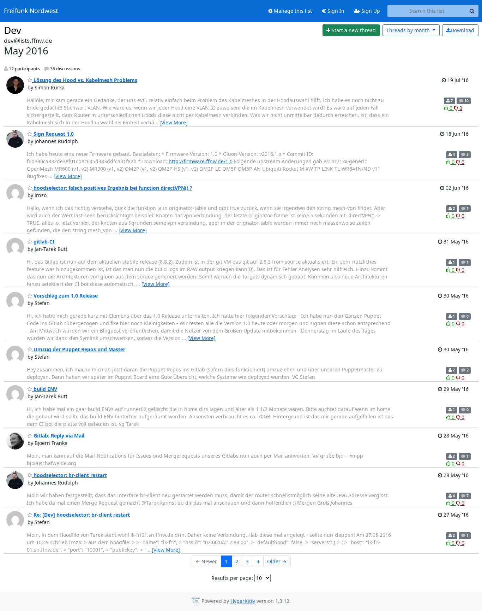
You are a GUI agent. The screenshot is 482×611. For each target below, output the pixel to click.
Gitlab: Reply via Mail (58, 435)
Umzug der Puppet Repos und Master (78, 349)
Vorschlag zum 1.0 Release (65, 295)
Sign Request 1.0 (53, 133)
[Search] (472, 11)
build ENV (44, 389)
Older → (277, 561)
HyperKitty (242, 601)
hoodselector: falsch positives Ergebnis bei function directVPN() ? (112, 187)
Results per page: (232, 578)
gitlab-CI (43, 241)
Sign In (335, 10)
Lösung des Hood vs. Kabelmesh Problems (84, 80)
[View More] (173, 122)
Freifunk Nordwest (31, 11)
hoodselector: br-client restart (69, 475)
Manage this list (292, 10)
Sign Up (370, 10)
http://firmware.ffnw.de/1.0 (201, 161)
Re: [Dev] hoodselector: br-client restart (81, 514)
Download (462, 30)
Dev (12, 30)
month (408, 30)
